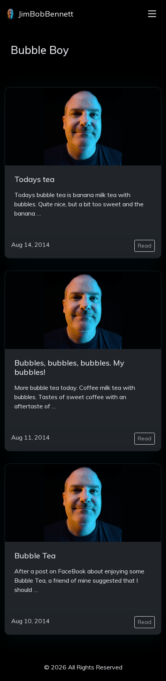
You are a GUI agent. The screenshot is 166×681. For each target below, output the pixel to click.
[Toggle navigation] (152, 14)
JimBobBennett (44, 14)
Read (144, 245)
